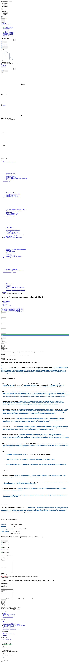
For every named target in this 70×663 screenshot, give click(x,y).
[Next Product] (4, 338)
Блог (5, 5)
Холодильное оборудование (9, 623)
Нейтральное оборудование (9, 629)
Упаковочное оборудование (9, 627)
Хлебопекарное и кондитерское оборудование (14, 625)
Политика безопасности (8, 615)
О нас (4, 613)
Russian (5, 12)
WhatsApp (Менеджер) (8, 33)
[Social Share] (2, 340)
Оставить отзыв (4, 577)
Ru (1, 9)
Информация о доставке (9, 614)
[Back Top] (2, 661)
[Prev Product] (2, 338)
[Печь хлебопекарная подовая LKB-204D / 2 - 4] (12, 308)
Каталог (3, 22)
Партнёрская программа (9, 633)
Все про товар (6, 301)
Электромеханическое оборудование (11, 624)
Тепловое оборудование (8, 626)
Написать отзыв (4, 541)
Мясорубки (6, 621)
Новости (5, 3)
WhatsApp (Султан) (7, 35)
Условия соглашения (8, 617)
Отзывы (5, 304)
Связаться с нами (7, 639)
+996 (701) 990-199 (5, 24)
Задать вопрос (4, 583)
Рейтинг (2, 573)
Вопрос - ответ (7, 305)
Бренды (5, 6)
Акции (4, 635)
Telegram (5, 31)
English (5, 14)
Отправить (3, 600)
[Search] (14, 40)
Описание (5, 302)
